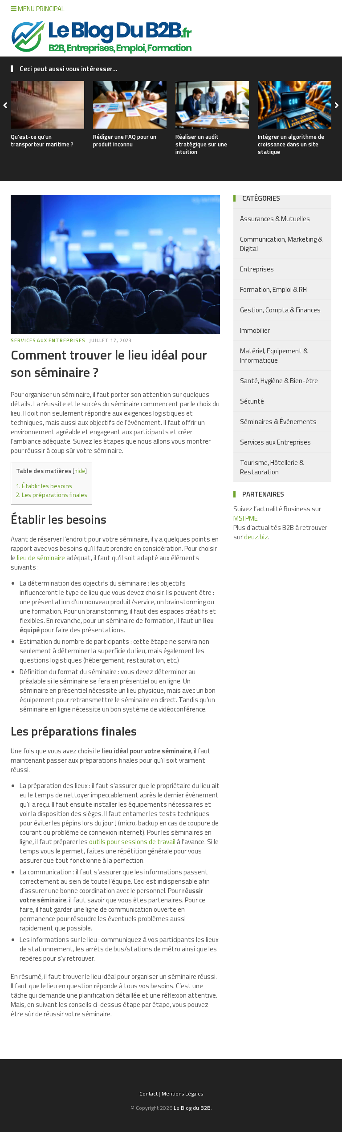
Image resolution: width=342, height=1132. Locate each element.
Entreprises (257, 269)
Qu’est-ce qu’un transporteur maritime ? (42, 140)
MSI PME (245, 518)
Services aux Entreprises (48, 340)
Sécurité (252, 401)
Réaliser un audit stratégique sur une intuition (201, 144)
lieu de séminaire (41, 558)
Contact (148, 1093)
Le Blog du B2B (192, 1108)
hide (79, 470)
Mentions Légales (182, 1093)
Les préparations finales (51, 495)
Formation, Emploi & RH (273, 289)
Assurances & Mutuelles (275, 219)
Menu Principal (40, 9)
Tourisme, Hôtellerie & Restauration (272, 467)
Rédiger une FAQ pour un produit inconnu (124, 140)
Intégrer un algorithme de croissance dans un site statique (291, 144)
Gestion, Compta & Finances (280, 310)
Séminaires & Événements (278, 421)
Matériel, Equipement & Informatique (274, 355)
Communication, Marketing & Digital (281, 244)
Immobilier (255, 330)
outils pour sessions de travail (132, 842)
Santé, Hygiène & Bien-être (279, 381)
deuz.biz (256, 537)
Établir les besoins (44, 486)
